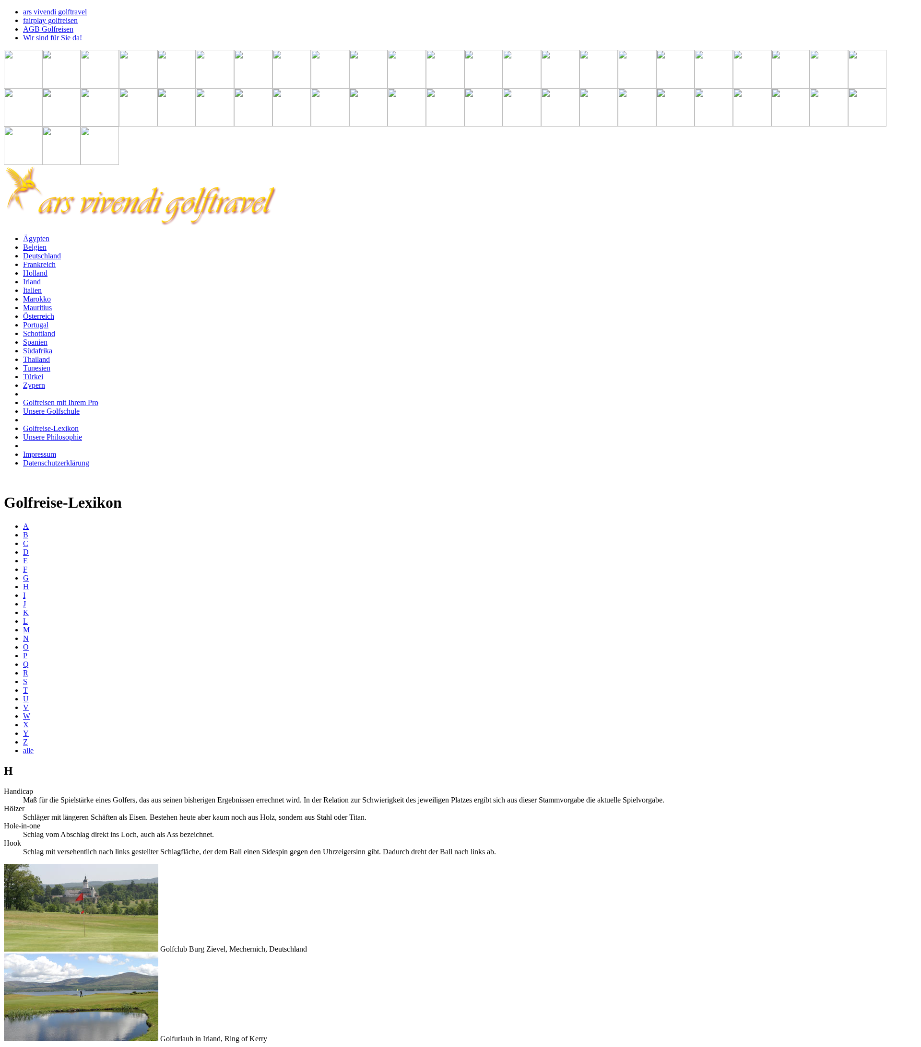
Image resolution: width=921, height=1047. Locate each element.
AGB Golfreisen (48, 29)
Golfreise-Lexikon (51, 428)
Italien (32, 290)
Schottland (39, 333)
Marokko (37, 299)
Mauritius (37, 307)
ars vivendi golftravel (55, 12)
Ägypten (36, 238)
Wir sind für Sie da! (52, 38)
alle (28, 750)
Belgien (35, 247)
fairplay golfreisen (50, 20)
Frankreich (39, 264)
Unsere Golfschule (51, 411)
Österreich (38, 316)
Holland (35, 273)
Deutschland (42, 256)
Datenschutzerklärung (56, 463)
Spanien (35, 342)
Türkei (33, 376)
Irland (32, 282)
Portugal (35, 325)
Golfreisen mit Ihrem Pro (60, 402)
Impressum (39, 454)
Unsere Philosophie (52, 437)
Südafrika (37, 351)
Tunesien (36, 368)
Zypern (34, 385)
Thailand (36, 359)
